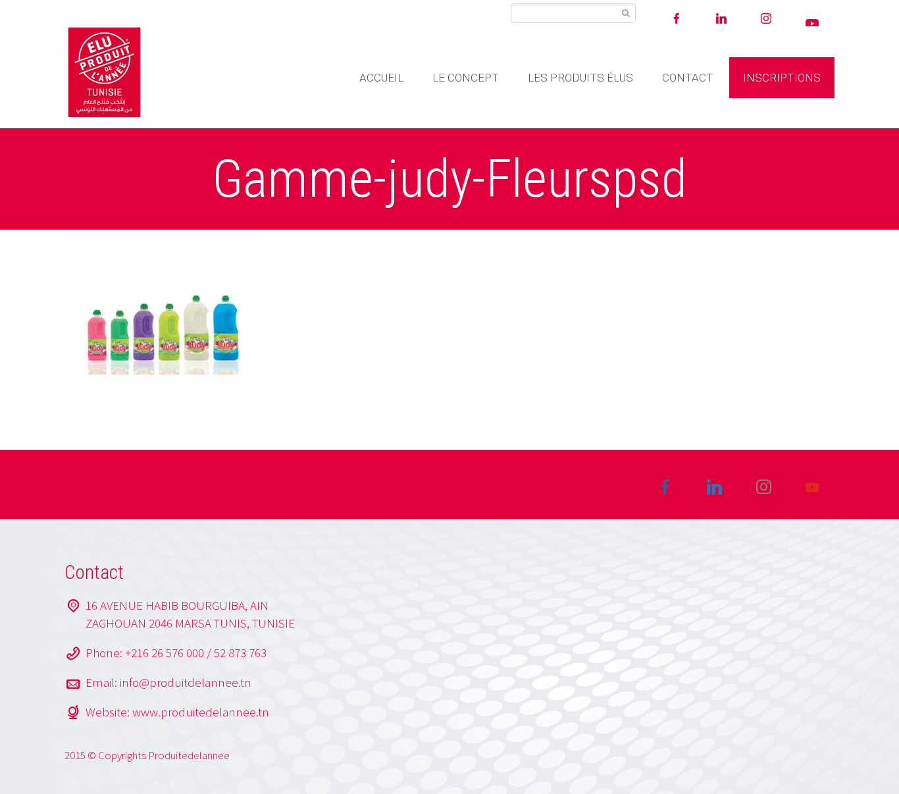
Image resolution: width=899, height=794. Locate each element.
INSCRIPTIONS (782, 77)
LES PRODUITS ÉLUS (580, 77)
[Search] (625, 13)
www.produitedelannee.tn (200, 712)
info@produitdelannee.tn (185, 682)
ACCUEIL (381, 77)
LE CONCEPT (465, 77)
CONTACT (687, 77)
